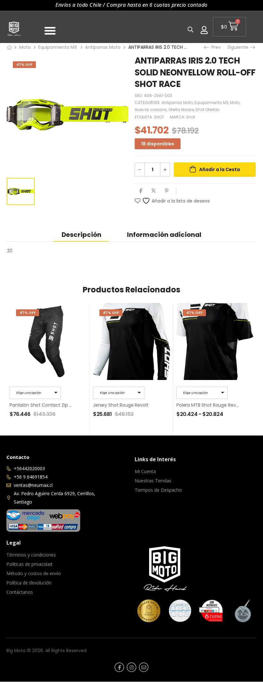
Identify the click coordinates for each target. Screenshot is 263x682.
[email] (143, 667)
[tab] (81, 234)
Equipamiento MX (57, 47)
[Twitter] (153, 190)
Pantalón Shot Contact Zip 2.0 (42, 405)
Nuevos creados (151, 109)
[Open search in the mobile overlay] (190, 29)
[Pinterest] (166, 190)
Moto (25, 47)
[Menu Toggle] (50, 30)
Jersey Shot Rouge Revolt (120, 405)
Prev (214, 47)
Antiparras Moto (103, 47)
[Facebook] (140, 190)
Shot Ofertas (207, 109)
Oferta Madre (181, 109)
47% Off (24, 64)
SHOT (159, 117)
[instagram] (131, 667)
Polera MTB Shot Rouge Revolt (209, 405)
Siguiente (238, 47)
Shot (190, 117)
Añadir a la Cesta (219, 169)
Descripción (81, 234)
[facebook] (119, 667)
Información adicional (164, 234)
